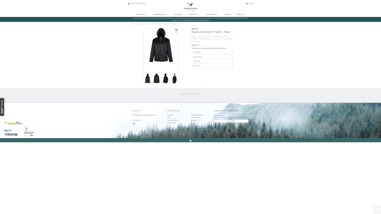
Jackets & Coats (151, 24)
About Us (170, 115)
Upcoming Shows (173, 120)
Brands (227, 14)
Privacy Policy (196, 117)
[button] (176, 30)
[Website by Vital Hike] (190, 140)
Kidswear (178, 14)
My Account (171, 123)
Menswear (141, 24)
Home (134, 24)
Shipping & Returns (197, 115)
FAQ (168, 117)
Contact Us (195, 120)
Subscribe (231, 121)
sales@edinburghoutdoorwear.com (144, 115)
